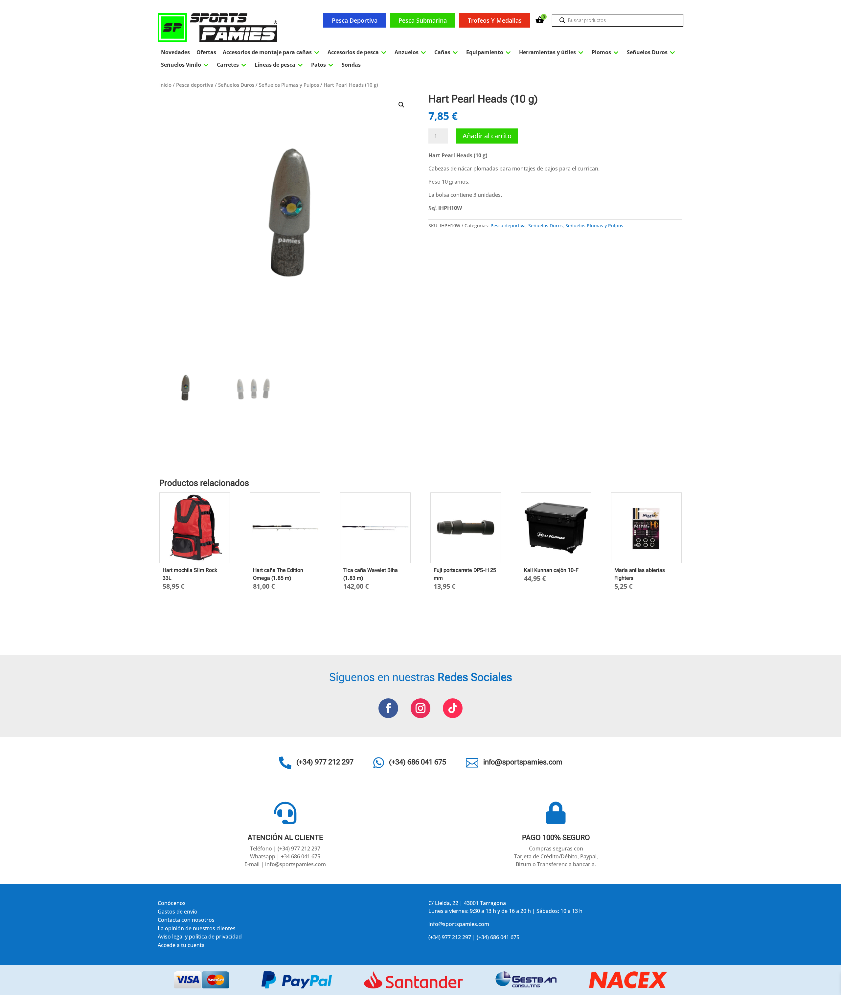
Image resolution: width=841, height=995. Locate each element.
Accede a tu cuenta (181, 946)
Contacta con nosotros (186, 920)
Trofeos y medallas (495, 20)
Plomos (606, 52)
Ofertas (206, 52)
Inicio (165, 84)
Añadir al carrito (487, 135)
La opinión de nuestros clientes (197, 929)
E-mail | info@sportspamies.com (285, 864)
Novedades (175, 52)
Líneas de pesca (280, 64)
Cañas (447, 52)
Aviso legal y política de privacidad (200, 937)
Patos (323, 64)
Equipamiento (489, 52)
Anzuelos (411, 52)
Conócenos (172, 904)
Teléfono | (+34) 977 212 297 (285, 848)
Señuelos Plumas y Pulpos (289, 84)
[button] (401, 105)
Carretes (232, 64)
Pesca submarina (422, 20)
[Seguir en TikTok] (453, 708)
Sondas (351, 64)
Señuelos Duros (652, 52)
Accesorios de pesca (358, 52)
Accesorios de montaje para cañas (272, 52)
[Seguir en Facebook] (388, 708)
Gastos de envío (177, 912)
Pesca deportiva (354, 20)
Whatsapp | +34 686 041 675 (285, 856)
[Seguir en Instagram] (420, 708)
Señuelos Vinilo (185, 64)
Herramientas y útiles (552, 52)
